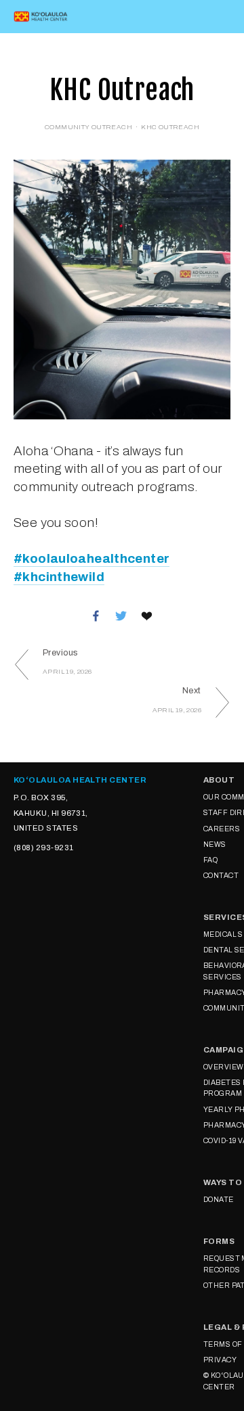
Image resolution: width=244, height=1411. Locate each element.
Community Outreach (88, 127)
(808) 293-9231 (43, 847)
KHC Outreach (170, 127)
